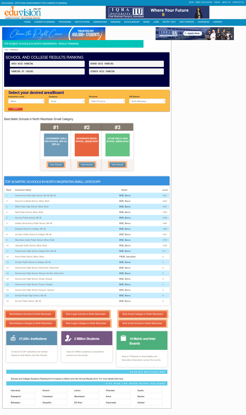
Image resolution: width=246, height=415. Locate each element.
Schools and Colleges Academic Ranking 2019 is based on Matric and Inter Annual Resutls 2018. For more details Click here (67, 378)
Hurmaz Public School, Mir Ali (28, 217)
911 (164, 251)
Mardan (141, 396)
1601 (164, 206)
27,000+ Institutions (33, 338)
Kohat (108, 396)
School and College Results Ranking (44, 57)
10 (7, 245)
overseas (203, 21)
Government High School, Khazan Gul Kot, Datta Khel (39, 273)
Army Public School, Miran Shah (29, 256)
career (217, 21)
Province (93, 96)
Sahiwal (141, 402)
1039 (164, 245)
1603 (164, 201)
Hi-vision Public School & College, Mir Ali (33, 234)
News (146, 21)
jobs (156, 21)
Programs (65, 21)
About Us (226, 2)
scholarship (132, 21)
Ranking (115, 21)
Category (53, 96)
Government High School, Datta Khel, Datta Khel (37, 267)
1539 (164, 217)
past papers (187, 21)
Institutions (82, 21)
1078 (164, 239)
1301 (164, 234)
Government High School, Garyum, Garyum (35, 289)
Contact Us (238, 2)
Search (15, 109)
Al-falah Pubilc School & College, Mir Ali (33, 262)
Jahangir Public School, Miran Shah (31, 245)
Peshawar (110, 390)
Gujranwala (111, 402)
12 (7, 256)
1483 (164, 223)
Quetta (141, 390)
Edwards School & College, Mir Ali (30, 228)
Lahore (77, 390)
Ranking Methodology (148, 372)
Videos (217, 2)
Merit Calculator (204, 2)
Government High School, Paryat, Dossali (33, 284)
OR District (134, 96)
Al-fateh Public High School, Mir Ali (30, 295)
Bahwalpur (15, 402)
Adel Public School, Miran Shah (29, 212)
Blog (191, 2)
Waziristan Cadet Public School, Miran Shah (35, 239)
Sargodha (47, 402)
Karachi (46, 390)
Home (6, 50)
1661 (164, 195)
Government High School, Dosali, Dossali (33, 278)
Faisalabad (48, 396)
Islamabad (15, 390)
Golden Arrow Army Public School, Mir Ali (33, 223)
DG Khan (78, 402)
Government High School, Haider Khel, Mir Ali (35, 251)
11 (7, 251)
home (27, 21)
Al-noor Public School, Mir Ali (28, 301)
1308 (164, 228)
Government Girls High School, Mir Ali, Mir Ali (35, 195)
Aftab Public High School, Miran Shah (32, 206)
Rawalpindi (16, 396)
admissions (100, 21)
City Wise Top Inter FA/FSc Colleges (136, 383)
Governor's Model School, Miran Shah (32, 201)
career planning (44, 21)
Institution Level (16, 96)
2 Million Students (86, 338)
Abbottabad (79, 396)
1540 (164, 212)
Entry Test (169, 21)
